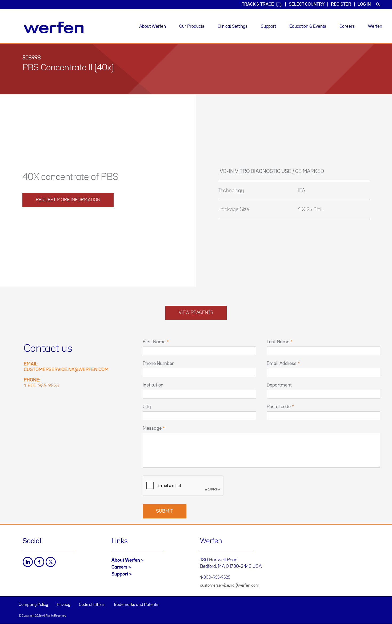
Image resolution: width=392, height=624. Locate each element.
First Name (154, 342)
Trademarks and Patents (135, 605)
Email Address (282, 363)
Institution (153, 385)
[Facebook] (39, 562)
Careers (347, 27)
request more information (68, 200)
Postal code (279, 407)
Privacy (63, 605)
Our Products (191, 27)
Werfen (375, 27)
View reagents (196, 313)
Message (152, 428)
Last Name (278, 342)
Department (279, 385)
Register (341, 4)
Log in (364, 4)
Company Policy (33, 605)
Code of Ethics (92, 605)
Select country (307, 4)
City (147, 407)
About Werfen (152, 27)
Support (268, 27)
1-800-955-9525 (41, 386)
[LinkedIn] (28, 562)
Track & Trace (258, 4)
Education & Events (307, 27)
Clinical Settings (232, 27)
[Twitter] (51, 562)
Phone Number (158, 363)
